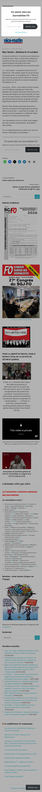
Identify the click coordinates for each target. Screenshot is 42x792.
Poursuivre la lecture (21, 32)
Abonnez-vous (30, 26)
